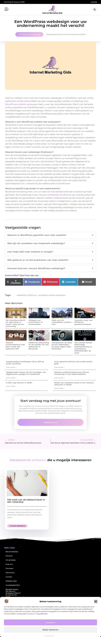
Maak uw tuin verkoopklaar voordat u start (62, 322)
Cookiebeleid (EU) (13, 585)
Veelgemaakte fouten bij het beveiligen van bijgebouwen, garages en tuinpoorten (26, 373)
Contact (9, 577)
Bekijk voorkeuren (50, 630)
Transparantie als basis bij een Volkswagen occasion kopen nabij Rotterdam (62, 345)
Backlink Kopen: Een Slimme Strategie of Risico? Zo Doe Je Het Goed (13, 593)
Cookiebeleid (49, 635)
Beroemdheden (12, 552)
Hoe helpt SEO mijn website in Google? (50, 251)
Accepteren (50, 622)
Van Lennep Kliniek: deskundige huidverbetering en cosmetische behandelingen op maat (83, 347)
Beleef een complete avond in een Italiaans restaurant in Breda (74, 384)
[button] (95, 601)
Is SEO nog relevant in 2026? (19, 383)
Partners (9, 556)
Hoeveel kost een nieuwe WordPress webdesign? (50, 268)
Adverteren (10, 573)
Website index (11, 581)
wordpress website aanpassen (51, 295)
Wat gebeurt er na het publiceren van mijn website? (50, 260)
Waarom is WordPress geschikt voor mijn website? (50, 235)
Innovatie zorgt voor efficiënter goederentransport (83, 322)
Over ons (9, 564)
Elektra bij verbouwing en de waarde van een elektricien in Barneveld (39, 345)
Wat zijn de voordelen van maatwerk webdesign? (50, 243)
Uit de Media (11, 560)
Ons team (9, 568)
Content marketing (29, 34)
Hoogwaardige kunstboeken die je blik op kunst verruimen (25, 362)
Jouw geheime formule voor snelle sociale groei (73, 362)
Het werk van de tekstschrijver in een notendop (26, 500)
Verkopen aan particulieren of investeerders (35, 322)
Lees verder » (11, 367)
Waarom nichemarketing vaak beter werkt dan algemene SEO (15, 345)
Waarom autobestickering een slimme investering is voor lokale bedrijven (71, 373)
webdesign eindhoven (27, 295)
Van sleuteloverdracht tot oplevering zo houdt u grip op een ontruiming (15, 323)
